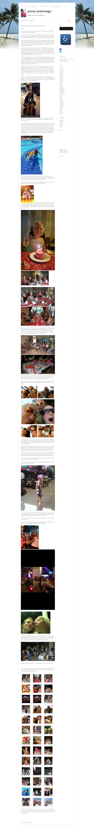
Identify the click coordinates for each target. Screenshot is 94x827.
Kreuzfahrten (62, 122)
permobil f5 (36, 811)
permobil (32, 811)
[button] (30, 100)
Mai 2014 (61, 110)
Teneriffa (61, 125)
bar (52, 809)
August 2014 (61, 107)
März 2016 (61, 86)
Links (65, 6)
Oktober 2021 (62, 67)
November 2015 (62, 90)
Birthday (31, 810)
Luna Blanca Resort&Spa (27, 53)
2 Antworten (23, 28)
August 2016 (61, 80)
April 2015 (61, 99)
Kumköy (51, 810)
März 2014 (61, 113)
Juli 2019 (61, 73)
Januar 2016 (61, 87)
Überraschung (24, 813)
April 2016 (61, 84)
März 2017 (61, 77)
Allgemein (61, 120)
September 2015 (62, 92)
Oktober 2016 (62, 79)
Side (44, 811)
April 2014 (61, 112)
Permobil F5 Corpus (26, 44)
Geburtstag (47, 810)
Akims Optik (23, 455)
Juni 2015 (61, 96)
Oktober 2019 (62, 71)
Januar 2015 (61, 101)
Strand (52, 811)
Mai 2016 (61, 83)
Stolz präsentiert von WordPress (26, 822)
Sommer (46, 811)
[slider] (29, 116)
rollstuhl (42, 811)
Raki (39, 811)
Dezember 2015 (62, 88)
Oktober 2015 (62, 91)
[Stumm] (36, 116)
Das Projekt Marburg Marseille (56, 6)
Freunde (44, 810)
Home (22, 6)
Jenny (36, 809)
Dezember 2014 (62, 103)
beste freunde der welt (26, 810)
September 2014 (62, 105)
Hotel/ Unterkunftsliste (44, 6)
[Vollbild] (38, 116)
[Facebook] (60, 49)
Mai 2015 (61, 97)
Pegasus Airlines (36, 41)
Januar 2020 (61, 70)
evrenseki (37, 810)
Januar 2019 (61, 74)
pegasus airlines (28, 811)
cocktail (34, 810)
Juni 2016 (61, 82)
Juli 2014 (61, 108)
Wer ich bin (27, 6)
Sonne (49, 811)
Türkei (39, 809)
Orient (61, 124)
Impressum (61, 155)
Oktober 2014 (62, 104)
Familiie (41, 810)
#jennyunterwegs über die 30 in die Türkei (33, 26)
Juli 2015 (61, 95)
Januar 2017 (61, 78)
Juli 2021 (61, 69)
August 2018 (61, 75)
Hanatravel (25, 51)
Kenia (60, 121)
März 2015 (61, 100)
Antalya (50, 809)
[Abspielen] (22, 116)
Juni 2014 (61, 109)
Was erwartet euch (34, 6)
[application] (30, 100)
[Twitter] (60, 52)
